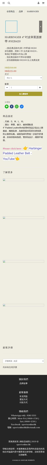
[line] (7, 106)
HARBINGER (33, 11)
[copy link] (22, 106)
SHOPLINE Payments (28, 460)
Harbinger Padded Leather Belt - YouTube (22, 154)
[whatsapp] (17, 106)
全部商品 (11, 11)
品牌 (21, 11)
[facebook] (12, 106)
